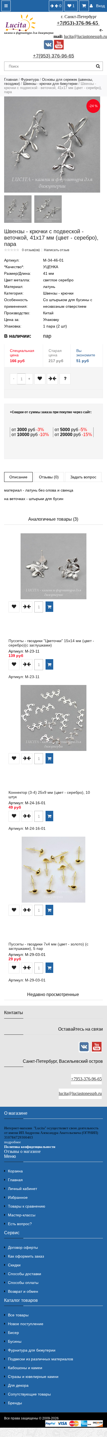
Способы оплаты (23, 1282)
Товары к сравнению (26, 1206)
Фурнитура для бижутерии (31, 1350)
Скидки (14, 1265)
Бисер (13, 1332)
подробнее (12, 1142)
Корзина (15, 1171)
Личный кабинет (22, 1188)
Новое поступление (25, 1324)
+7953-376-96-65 (86, 1079)
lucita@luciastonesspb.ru (85, 36)
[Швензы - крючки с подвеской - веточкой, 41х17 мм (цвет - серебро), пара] (52, 144)
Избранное (18, 1197)
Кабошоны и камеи (25, 1368)
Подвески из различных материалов (40, 1359)
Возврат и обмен (23, 1291)
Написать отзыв (56, 250)
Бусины (14, 1341)
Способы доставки (24, 1274)
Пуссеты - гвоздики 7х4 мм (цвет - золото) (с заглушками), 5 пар (48, 946)
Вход (100, 6)
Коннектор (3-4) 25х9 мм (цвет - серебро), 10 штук (49, 794)
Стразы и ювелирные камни (33, 1376)
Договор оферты (23, 1247)
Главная (11, 79)
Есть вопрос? (20, 1224)
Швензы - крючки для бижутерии (50, 84)
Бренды (15, 1403)
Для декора (18, 1385)
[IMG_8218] (18, 209)
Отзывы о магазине (22, 1151)
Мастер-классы (21, 1215)
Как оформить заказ (26, 1256)
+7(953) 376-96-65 (53, 56)
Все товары (18, 1315)
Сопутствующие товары (29, 1394)
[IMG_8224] (48, 209)
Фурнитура (30, 79)
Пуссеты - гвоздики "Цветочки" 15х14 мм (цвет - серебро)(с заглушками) (51, 643)
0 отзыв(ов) (31, 250)
